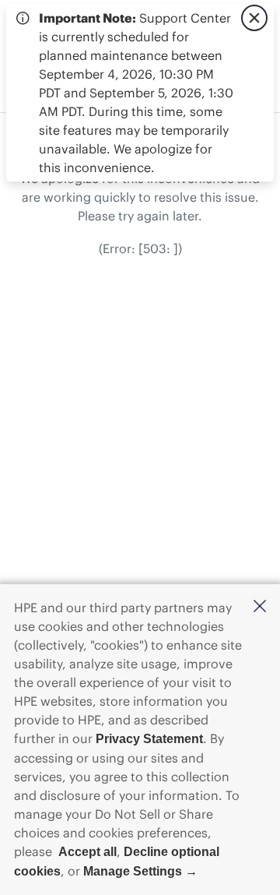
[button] (260, 607)
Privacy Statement (149, 738)
